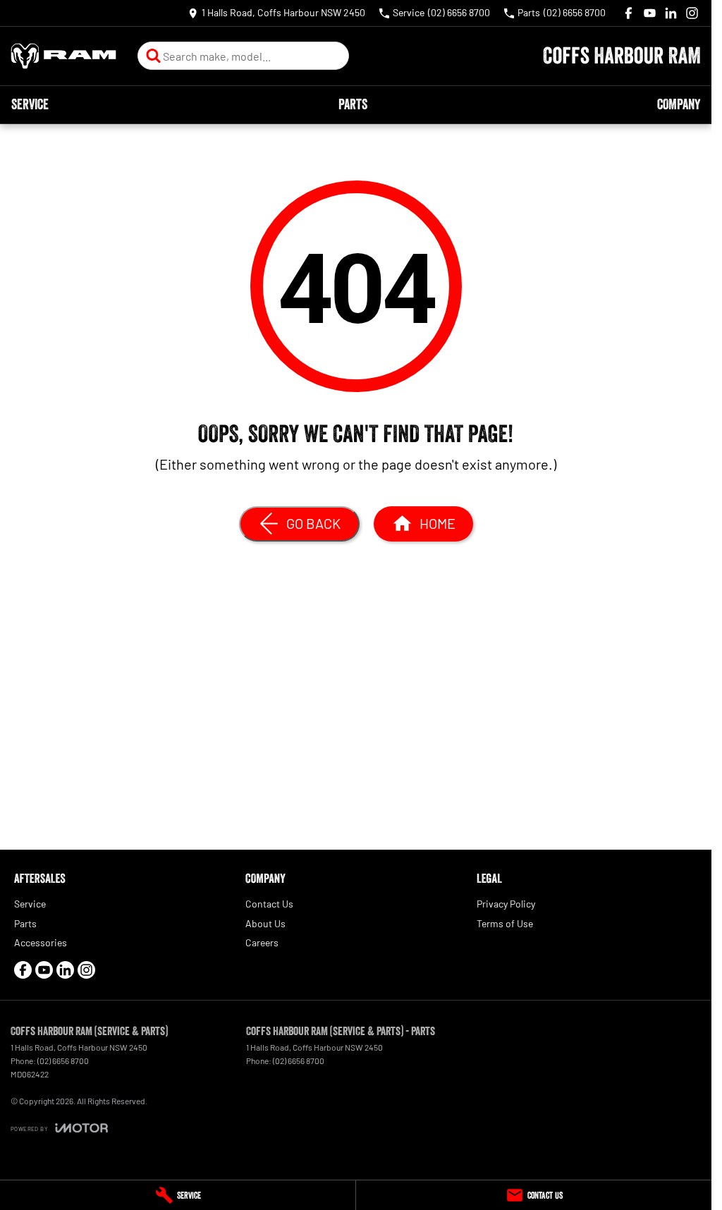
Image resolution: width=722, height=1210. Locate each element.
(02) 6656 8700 (63, 1060)
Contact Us (269, 904)
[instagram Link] (692, 13)
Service (30, 104)
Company (678, 104)
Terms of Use (505, 923)
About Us (265, 923)
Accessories (40, 942)
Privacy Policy (506, 904)
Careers (262, 942)
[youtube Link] (650, 13)
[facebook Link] (628, 13)
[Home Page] (63, 56)
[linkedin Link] (671, 13)
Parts (352, 104)
